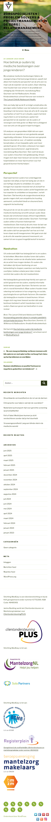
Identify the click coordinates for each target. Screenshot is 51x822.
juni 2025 (8, 451)
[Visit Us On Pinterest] (43, 816)
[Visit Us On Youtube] (47, 816)
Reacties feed (9, 572)
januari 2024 (9, 528)
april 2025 (8, 455)
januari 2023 (9, 533)
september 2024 (11, 489)
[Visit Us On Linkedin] (38, 820)
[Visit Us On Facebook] (40, 816)
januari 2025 (9, 470)
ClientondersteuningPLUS (15, 614)
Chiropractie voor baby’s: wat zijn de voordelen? (23, 403)
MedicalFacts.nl (12, 335)
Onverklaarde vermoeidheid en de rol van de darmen (25, 398)
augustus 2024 (10, 494)
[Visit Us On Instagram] (45, 820)
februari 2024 (9, 523)
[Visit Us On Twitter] (36, 816)
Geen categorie (10, 547)
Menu (27, 50)
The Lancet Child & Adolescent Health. (20, 99)
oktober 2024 (9, 485)
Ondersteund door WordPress (15, 816)
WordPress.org (10, 577)
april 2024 (8, 513)
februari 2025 (9, 465)
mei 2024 (8, 509)
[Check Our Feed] (42, 820)
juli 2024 (7, 499)
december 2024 (10, 475)
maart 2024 (8, 518)
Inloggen (7, 562)
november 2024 (10, 480)
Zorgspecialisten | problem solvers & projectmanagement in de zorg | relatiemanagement (25, 21)
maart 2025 (8, 460)
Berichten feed (10, 567)
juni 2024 (8, 504)
